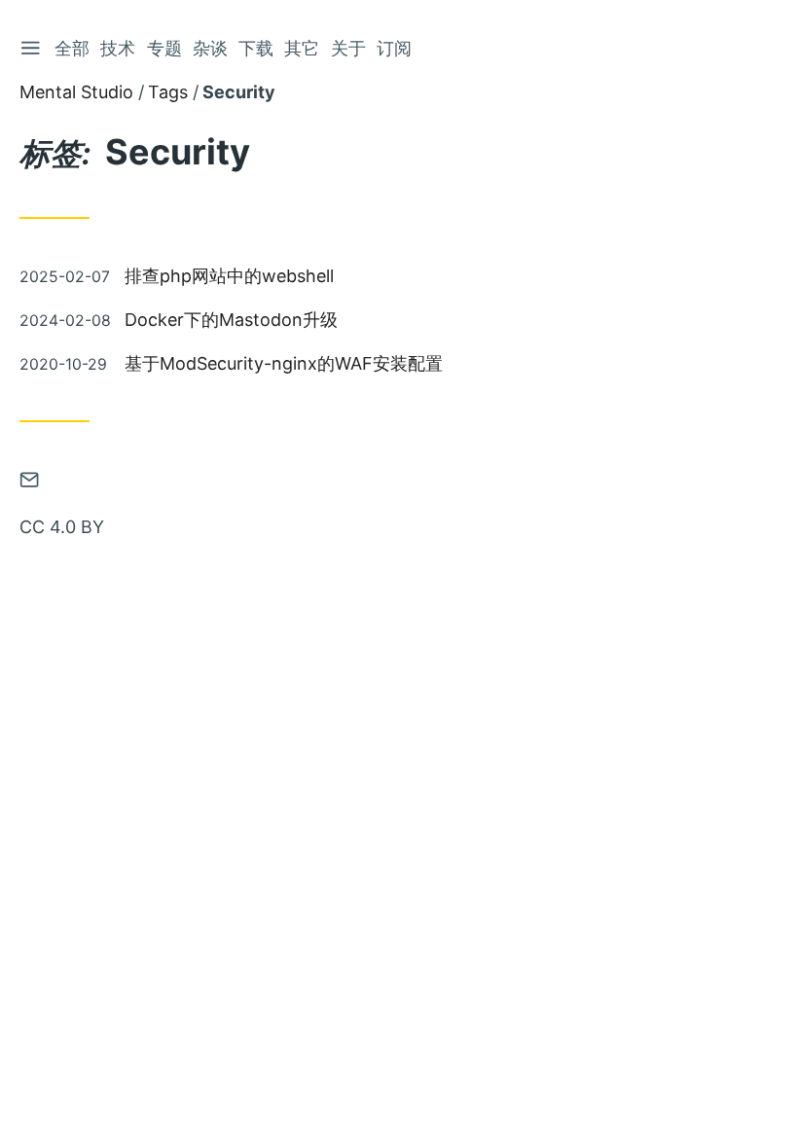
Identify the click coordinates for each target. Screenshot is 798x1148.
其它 (301, 48)
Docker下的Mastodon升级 (231, 319)
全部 (72, 48)
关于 (348, 48)
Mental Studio (76, 92)
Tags (168, 92)
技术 (117, 48)
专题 (164, 48)
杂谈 (210, 48)
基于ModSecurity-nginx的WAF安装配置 (284, 363)
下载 (255, 48)
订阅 (394, 48)
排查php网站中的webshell (229, 276)
